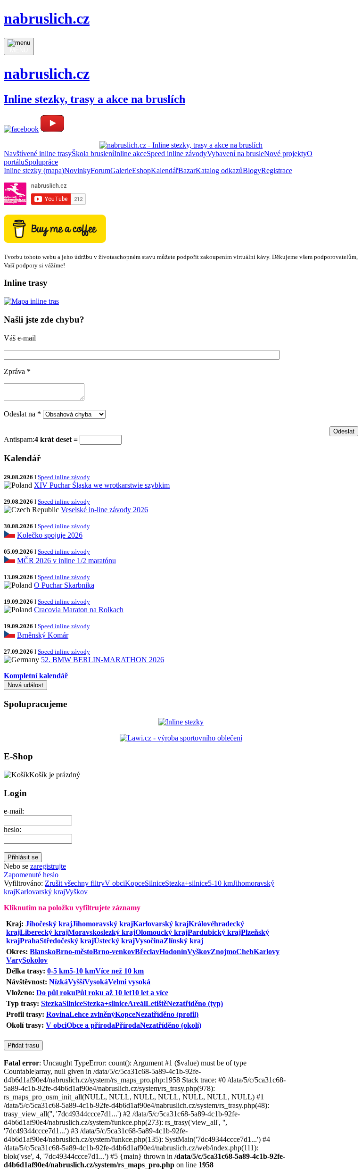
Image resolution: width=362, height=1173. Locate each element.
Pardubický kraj (214, 932)
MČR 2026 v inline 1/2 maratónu (66, 561)
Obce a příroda (90, 1025)
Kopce (135, 883)
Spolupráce (41, 162)
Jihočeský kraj (48, 924)
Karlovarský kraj (40, 892)
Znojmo (223, 952)
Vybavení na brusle (235, 154)
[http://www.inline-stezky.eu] (181, 722)
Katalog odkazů (219, 170)
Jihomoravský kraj (102, 924)
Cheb (245, 952)
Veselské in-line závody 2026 (104, 510)
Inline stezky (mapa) (34, 170)
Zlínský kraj (183, 941)
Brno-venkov (114, 952)
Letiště (156, 1003)
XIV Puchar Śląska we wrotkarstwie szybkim (102, 485)
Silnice (155, 883)
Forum (100, 170)
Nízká (58, 982)
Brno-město (74, 952)
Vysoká (96, 982)
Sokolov (35, 960)
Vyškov (76, 892)
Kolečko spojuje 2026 (49, 535)
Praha (30, 941)
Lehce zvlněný (92, 1014)
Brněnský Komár (42, 635)
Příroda (127, 1025)
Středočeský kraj (67, 941)
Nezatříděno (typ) (195, 1003)
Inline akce (130, 154)
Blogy (252, 170)
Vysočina (149, 941)
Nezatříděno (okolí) (170, 1025)
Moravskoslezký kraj (101, 932)
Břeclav (147, 952)
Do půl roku (55, 993)
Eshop (141, 170)
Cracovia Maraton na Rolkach (78, 610)
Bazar (187, 170)
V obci (115, 883)
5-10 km (220, 883)
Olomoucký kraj (161, 932)
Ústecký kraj (114, 941)
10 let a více (150, 993)
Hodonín (173, 952)
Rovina (57, 1014)
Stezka (51, 1003)
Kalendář (164, 170)
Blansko (43, 952)
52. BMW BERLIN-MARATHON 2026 (102, 660)
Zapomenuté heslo (31, 875)
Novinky (77, 170)
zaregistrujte (48, 866)
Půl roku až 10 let (103, 993)
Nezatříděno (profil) (166, 1014)
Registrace (276, 170)
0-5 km (58, 971)
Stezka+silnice (186, 883)
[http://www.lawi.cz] (181, 738)
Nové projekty (285, 154)
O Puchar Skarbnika (64, 585)
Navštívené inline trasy (38, 154)
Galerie (121, 170)
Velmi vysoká (129, 982)
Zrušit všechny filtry (75, 883)
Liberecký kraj (44, 932)
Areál (137, 1003)
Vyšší (76, 982)
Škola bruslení (93, 154)
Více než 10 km (119, 971)
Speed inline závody (177, 154)
